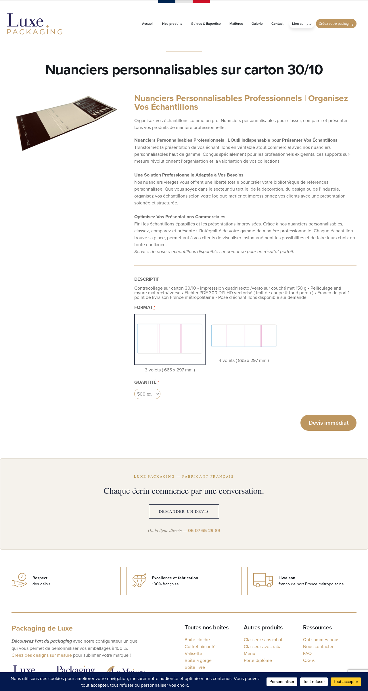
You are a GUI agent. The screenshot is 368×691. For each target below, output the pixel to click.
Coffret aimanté (200, 646)
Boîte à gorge (198, 660)
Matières (236, 23)
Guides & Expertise (206, 23)
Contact (277, 23)
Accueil (148, 23)
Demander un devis (184, 511)
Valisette (193, 653)
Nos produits (172, 23)
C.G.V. (309, 660)
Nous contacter (318, 646)
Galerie (257, 23)
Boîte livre (195, 667)
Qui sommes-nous (321, 639)
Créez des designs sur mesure (42, 655)
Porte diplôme (258, 660)
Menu (249, 653)
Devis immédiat (328, 422)
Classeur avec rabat (263, 646)
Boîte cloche (197, 639)
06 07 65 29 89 (204, 530)
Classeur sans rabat (263, 639)
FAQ (307, 653)
